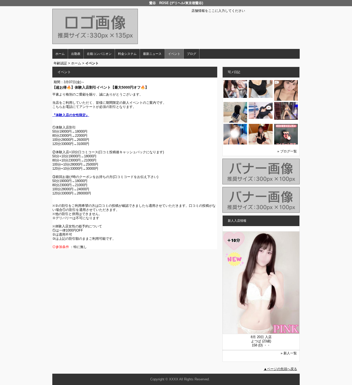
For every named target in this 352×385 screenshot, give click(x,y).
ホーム (60, 54)
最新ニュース (152, 54)
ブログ (191, 54)
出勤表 (75, 54)
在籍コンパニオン (99, 54)
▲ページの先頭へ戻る (280, 369)
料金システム (127, 54)
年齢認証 (60, 63)
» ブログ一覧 (287, 151)
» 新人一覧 (289, 353)
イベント (174, 54)
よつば (256, 341)
